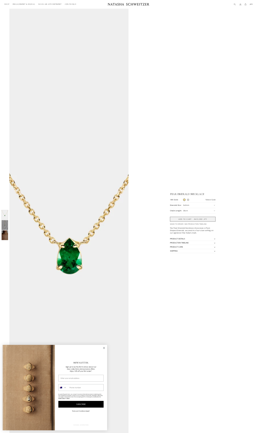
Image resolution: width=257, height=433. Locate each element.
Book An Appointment (50, 4)
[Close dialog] (104, 348)
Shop (6, 4)
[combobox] (63, 387)
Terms (68, 398)
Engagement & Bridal (24, 4)
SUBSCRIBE (81, 404)
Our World (70, 4)
